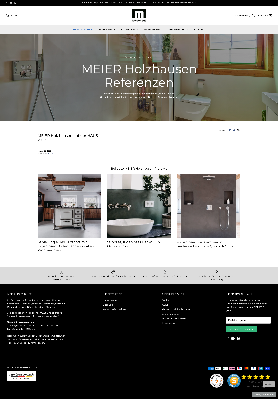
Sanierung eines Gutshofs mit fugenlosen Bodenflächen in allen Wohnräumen (66, 246)
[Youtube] (11, 3)
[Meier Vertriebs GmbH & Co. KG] (139, 15)
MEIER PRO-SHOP (83, 29)
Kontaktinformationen (115, 309)
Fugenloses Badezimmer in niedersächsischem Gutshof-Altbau (206, 244)
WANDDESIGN (107, 29)
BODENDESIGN (129, 29)
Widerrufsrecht (170, 314)
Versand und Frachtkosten (176, 309)
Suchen (166, 300)
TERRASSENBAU (153, 29)
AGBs (165, 304)
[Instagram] (7, 3)
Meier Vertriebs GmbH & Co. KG (27, 368)
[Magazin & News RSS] (238, 130)
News (50, 154)
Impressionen (110, 300)
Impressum (168, 323)
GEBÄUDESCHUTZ (178, 29)
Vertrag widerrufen (264, 394)
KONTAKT (199, 29)
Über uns (108, 304)
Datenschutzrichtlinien (174, 318)
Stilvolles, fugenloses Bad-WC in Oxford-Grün (133, 244)
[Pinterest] (15, 3)
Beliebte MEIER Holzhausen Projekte (139, 168)
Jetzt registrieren (241, 329)
